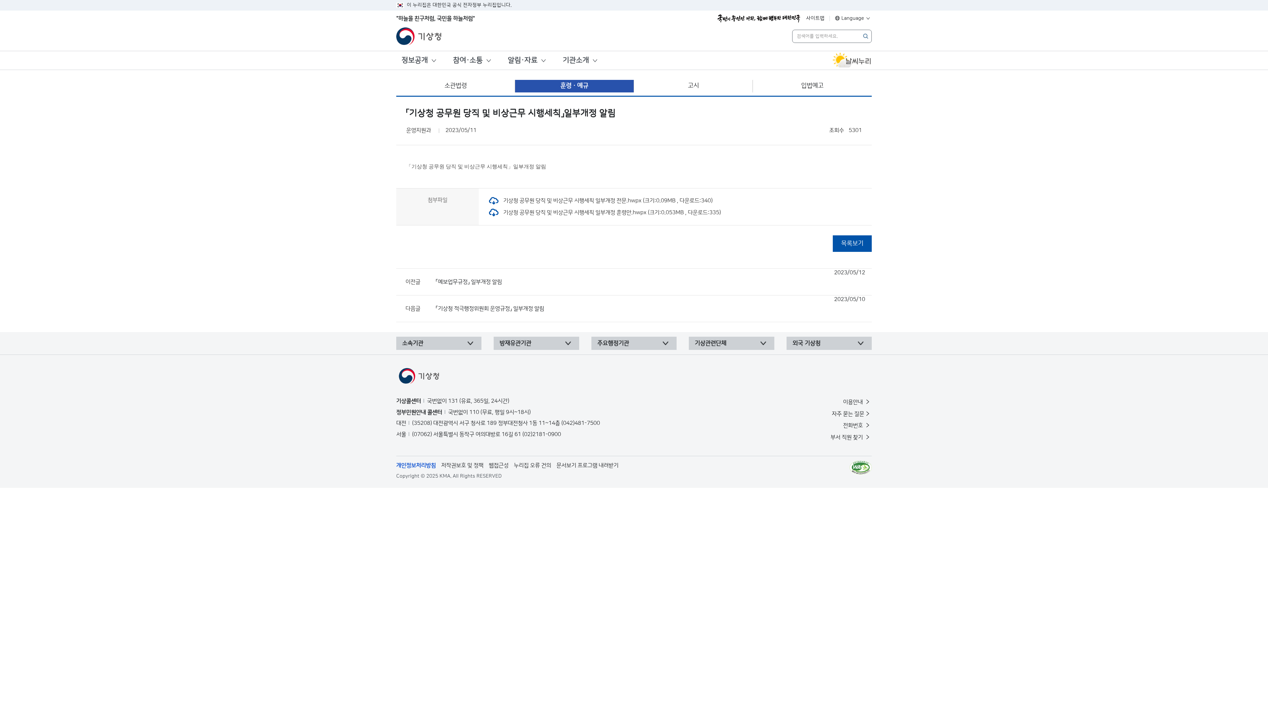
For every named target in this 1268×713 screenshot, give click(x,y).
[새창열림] (852, 60)
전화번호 (853, 425)
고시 (693, 85)
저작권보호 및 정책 (462, 465)
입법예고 (812, 85)
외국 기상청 (806, 343)
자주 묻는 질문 (848, 414)
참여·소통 (468, 60)
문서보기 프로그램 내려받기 (587, 465)
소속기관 (412, 343)
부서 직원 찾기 (847, 437)
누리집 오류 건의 (532, 465)
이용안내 (853, 402)
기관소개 (576, 60)
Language (852, 18)
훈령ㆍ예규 (574, 85)
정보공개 (415, 60)
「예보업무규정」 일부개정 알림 (650, 277)
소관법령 (455, 85)
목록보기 (852, 243)
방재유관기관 (515, 343)
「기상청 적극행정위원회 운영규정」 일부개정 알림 (650, 304)
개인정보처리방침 (416, 465)
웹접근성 (499, 465)
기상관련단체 (710, 343)
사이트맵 (815, 18)
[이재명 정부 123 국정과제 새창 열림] (759, 18)
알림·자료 (523, 60)
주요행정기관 (613, 343)
